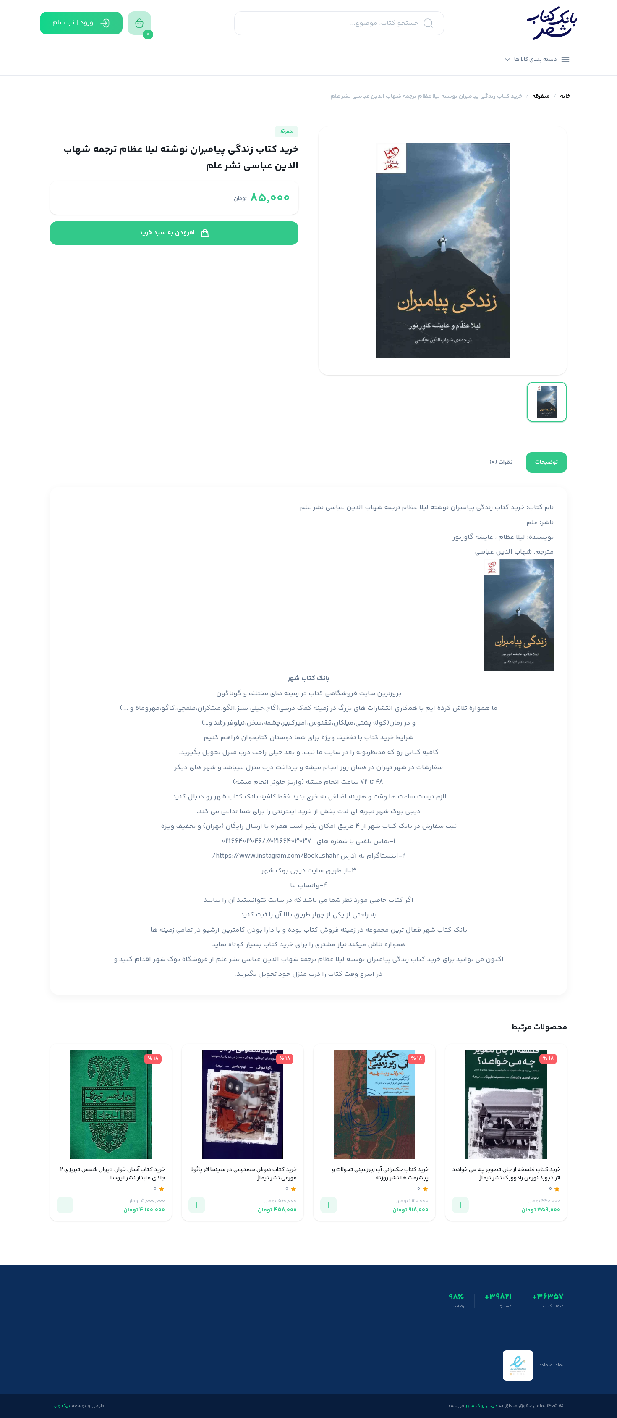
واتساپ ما (304, 885)
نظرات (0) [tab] (500, 462)
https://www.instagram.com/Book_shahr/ (275, 856)
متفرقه (541, 96)
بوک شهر (166, 959)
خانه (565, 96)
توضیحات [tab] (546, 462)
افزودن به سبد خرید (167, 233)
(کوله (381, 723)
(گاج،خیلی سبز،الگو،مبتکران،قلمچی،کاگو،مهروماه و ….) (199, 708)
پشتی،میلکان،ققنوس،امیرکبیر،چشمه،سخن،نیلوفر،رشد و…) (286, 723)
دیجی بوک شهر (398, 811)
